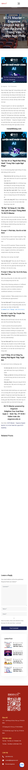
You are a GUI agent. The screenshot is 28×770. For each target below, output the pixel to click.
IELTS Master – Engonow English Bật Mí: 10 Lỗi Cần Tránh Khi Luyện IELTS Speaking (13, 425)
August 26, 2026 (19, 651)
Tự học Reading (9, 79)
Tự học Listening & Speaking (14, 77)
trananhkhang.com (14, 129)
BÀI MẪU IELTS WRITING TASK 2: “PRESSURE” (18, 646)
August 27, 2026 (19, 643)
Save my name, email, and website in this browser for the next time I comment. (12, 622)
